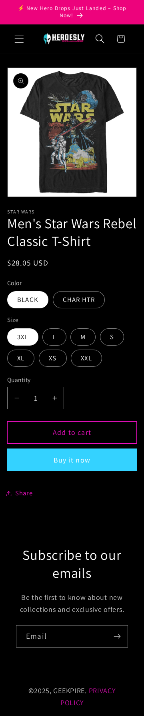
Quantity (19, 380)
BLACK (27, 299)
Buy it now (72, 460)
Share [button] (24, 493)
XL (20, 358)
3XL (22, 336)
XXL (86, 358)
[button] (19, 39)
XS (52, 358)
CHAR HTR (79, 299)
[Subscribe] (117, 636)
